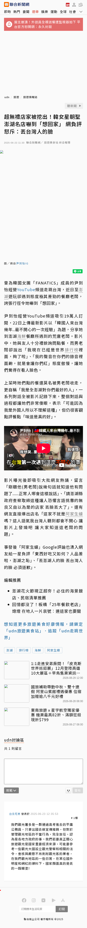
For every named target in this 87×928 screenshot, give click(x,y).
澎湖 (9, 650)
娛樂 (44, 11)
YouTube (26, 289)
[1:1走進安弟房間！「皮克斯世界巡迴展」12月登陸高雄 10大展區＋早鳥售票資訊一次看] (16, 670)
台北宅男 (14, 814)
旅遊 (16, 97)
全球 (63, 11)
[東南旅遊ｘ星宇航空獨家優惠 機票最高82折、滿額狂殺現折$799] (16, 717)
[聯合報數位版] (67, 4)
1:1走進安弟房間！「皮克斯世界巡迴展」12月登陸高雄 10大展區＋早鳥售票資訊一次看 (56, 668)
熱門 (16, 11)
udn (7, 97)
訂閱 (62, 909)
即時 (7, 11)
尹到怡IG (22, 263)
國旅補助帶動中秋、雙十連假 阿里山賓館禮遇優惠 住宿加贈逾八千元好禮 (56, 691)
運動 (54, 11)
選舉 (35, 11)
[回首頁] (19, 4)
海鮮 (38, 650)
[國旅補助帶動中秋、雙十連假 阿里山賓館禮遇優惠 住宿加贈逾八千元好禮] (16, 693)
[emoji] (68, 790)
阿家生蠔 (53, 650)
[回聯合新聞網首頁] (6, 4)
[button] (74, 4)
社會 (72, 11)
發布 (77, 790)
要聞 (26, 11)
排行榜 (24, 650)
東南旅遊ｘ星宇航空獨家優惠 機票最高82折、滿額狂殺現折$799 (56, 715)
